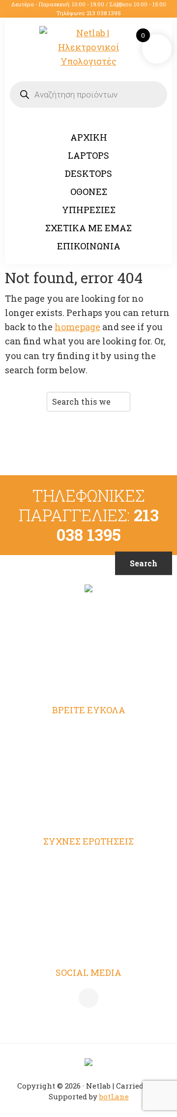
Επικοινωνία (88, 809)
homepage (77, 327)
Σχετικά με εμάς (88, 790)
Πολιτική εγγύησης (88, 941)
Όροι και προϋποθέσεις (88, 864)
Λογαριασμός (89, 732)
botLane (114, 1096)
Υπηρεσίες (89, 771)
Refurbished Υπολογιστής (88, 751)
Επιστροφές (88, 921)
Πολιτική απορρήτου (88, 883)
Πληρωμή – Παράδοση (88, 902)
